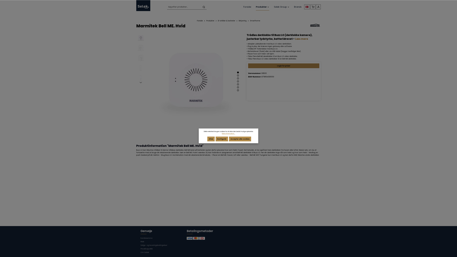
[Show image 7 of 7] (238, 90)
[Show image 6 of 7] (238, 87)
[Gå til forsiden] (143, 5)
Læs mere (301, 39)
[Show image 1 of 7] (238, 72)
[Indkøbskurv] (312, 7)
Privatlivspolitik (147, 248)
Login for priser (283, 66)
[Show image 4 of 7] (238, 81)
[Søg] (204, 7)
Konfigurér (221, 139)
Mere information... (228, 134)
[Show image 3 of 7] (238, 78)
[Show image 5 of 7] (238, 84)
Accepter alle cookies (240, 139)
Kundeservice (146, 238)
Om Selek (145, 252)
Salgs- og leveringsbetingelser (154, 245)
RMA (142, 241)
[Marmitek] (315, 25)
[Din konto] (318, 7)
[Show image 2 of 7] (238, 75)
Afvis (211, 139)
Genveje (146, 231)
